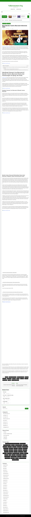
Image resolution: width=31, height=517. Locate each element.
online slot (15, 451)
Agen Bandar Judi (22, 443)
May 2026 (4, 468)
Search (26, 408)
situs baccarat (9, 453)
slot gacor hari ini (7, 456)
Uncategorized (5, 427)
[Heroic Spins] (10, 17)
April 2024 (4, 488)
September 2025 (5, 478)
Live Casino (8, 23)
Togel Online (4, 425)
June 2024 (4, 485)
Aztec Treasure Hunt (6, 398)
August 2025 (5, 480)
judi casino (25, 448)
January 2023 (5, 510)
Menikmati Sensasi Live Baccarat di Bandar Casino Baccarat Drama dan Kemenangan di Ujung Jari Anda (15, 67)
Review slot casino (5, 418)
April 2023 (4, 505)
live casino (22, 378)
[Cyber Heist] (18, 17)
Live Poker (26, 378)
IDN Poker (13, 378)
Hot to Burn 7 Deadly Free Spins (8, 395)
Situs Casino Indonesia (15, 380)
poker (25, 451)
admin (4, 28)
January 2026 (5, 471)
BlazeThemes (23, 515)
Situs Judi (4, 420)
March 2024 (4, 490)
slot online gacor (7, 458)
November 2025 (5, 475)
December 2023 (5, 495)
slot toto (17, 458)
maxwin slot (11, 451)
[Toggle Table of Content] (27, 66)
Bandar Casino (4, 77)
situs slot (21, 453)
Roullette (9, 380)
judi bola (18, 378)
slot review (12, 458)
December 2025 (5, 473)
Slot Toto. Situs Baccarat (23, 458)
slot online (24, 456)
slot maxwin (19, 456)
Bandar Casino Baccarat (5, 46)
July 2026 (4, 466)
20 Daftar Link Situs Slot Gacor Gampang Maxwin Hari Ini (12, 443)
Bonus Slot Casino (5, 413)
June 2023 (4, 502)
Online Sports (5, 380)
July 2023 (4, 500)
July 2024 (4, 483)
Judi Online (4, 23)
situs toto (26, 453)
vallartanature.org (15, 6)
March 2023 (4, 507)
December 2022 (5, 512)
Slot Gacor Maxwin (13, 456)
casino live (4, 378)
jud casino (15, 448)
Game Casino (9, 378)
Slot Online (4, 423)
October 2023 (5, 498)
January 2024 (5, 493)
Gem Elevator (5, 438)
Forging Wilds (5, 401)
